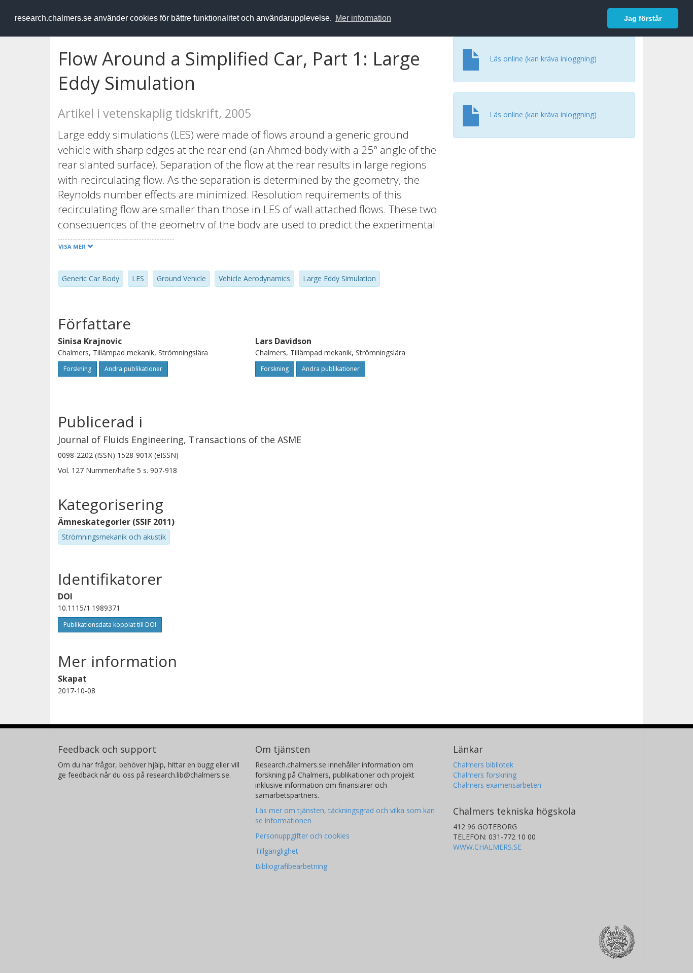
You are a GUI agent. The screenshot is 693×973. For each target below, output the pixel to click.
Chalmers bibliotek (483, 764)
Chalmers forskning (484, 775)
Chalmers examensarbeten (497, 785)
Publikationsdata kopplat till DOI (109, 624)
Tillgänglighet (276, 851)
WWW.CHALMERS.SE (487, 847)
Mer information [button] (363, 18)
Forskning (77, 368)
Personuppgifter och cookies (302, 836)
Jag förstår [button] (643, 18)
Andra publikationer (133, 368)
